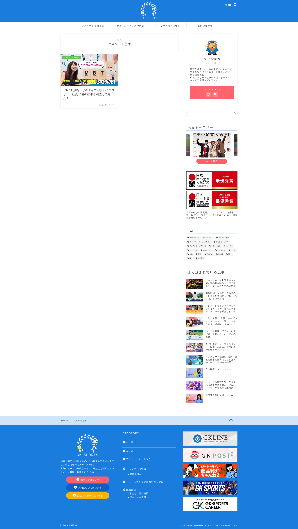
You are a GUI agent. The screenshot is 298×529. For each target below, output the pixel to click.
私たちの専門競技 (139, 493)
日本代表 (210, 254)
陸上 (191, 258)
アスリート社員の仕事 (167, 25)
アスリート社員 (223, 238)
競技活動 (131, 489)
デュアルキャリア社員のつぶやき (144, 482)
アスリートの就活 (136, 468)
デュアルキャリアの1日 (198, 246)
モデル (233, 250)
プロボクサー (207, 250)
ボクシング (221, 250)
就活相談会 (135, 474)
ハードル (229, 246)
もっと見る (212, 161)
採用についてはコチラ (90, 488)
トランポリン (216, 246)
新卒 (199, 254)
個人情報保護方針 (70, 525)
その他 (130, 451)
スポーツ (193, 242)
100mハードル (195, 238)
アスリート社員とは (93, 25)
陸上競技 (201, 258)
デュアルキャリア (222, 242)
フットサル (193, 250)
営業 (191, 254)
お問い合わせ (205, 25)
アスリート (209, 238)
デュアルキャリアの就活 (130, 25)
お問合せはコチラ (89, 480)
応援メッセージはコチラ (90, 496)
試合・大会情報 (138, 497)
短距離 (220, 254)
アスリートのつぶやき (138, 459)
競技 (229, 254)
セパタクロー (205, 242)
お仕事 (130, 442)
